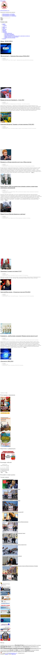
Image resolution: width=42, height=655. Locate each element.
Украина (27, 650)
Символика (4, 31)
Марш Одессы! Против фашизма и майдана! (12, 214)
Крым (32, 646)
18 (2, 470)
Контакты (4, 38)
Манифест (4, 30)
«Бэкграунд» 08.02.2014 (6, 361)
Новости (3, 24)
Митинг (37, 646)
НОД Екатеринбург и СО (4, 10)
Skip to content (2, 0)
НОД (2, 648)
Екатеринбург (18, 646)
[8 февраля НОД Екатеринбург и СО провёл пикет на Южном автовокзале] (10, 532)
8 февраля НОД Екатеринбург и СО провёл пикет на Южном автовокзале (15, 521)
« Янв (2, 472)
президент (16, 651)
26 (3, 471)
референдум (20, 651)
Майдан (34, 646)
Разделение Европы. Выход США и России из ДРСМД (12, 556)
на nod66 (4, 58)
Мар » (7, 472)
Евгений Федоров (5, 646)
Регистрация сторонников (9, 34)
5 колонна (2, 645)
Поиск (2, 18)
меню (2, 19)
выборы (1, 651)
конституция (9, 651)
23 (8, 470)
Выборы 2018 (26, 645)
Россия (11, 650)
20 (4, 470)
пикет (12, 651)
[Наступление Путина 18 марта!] (10, 488)
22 (7, 470)
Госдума (32, 645)
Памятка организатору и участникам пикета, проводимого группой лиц (17, 35)
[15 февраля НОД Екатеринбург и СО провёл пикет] (10, 499)
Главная (3, 23)
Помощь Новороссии (8, 33)
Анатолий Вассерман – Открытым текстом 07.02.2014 (15, 292)
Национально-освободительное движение (17, 648)
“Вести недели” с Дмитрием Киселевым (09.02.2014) (14, 56)
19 (3, 470)
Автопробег (5, 645)
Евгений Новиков (39, 645)
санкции (23, 651)
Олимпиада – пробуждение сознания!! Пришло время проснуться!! (19, 336)
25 (2, 471)
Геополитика (29, 645)
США (16, 650)
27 (4, 471)
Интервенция (26, 646)
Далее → (32, 172)
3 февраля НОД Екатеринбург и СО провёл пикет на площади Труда (14, 544)
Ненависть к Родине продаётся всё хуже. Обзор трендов (15, 162)
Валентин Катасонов (12, 645)
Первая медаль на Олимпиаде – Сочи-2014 (12, 100)
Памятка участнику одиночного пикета (11, 36)
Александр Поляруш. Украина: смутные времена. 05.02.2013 (17, 124)
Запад (22, 646)
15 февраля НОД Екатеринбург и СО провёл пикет (11, 489)
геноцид (4, 651)
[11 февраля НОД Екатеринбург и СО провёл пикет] (10, 511)
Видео (6, 25)
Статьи (3, 28)
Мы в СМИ (4, 29)
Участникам (4, 32)
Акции (3, 26)
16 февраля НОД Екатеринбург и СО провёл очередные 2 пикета (13, 533)
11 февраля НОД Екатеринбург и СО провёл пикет (11, 500)
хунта (28, 651)
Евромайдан (13, 646)
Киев (30, 646)
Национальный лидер (35, 648)
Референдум (4, 27)
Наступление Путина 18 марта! (7, 479)
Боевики (8, 645)
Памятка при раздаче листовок (10, 37)
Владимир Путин (19, 645)
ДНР (34, 645)
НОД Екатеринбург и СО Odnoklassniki (9, 15)
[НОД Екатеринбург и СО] (1, 653)
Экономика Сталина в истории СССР (10, 271)
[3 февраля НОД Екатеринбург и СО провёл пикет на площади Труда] (10, 555)
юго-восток (31, 651)
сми (26, 651)
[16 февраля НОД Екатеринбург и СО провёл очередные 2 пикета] (10, 543)
